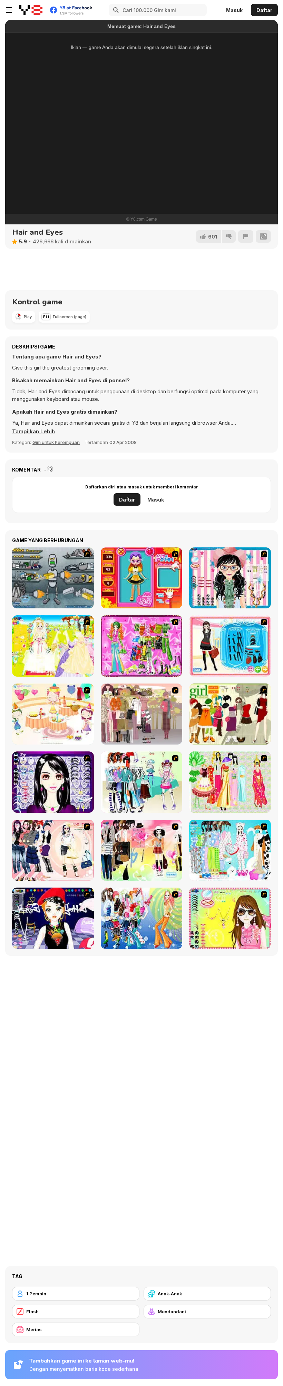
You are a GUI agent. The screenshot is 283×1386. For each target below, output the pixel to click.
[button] (33, 431)
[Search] (115, 10)
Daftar (264, 10)
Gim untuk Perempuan (56, 442)
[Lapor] (245, 236)
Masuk (234, 10)
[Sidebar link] (9, 10)
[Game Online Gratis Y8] (30, 10)
